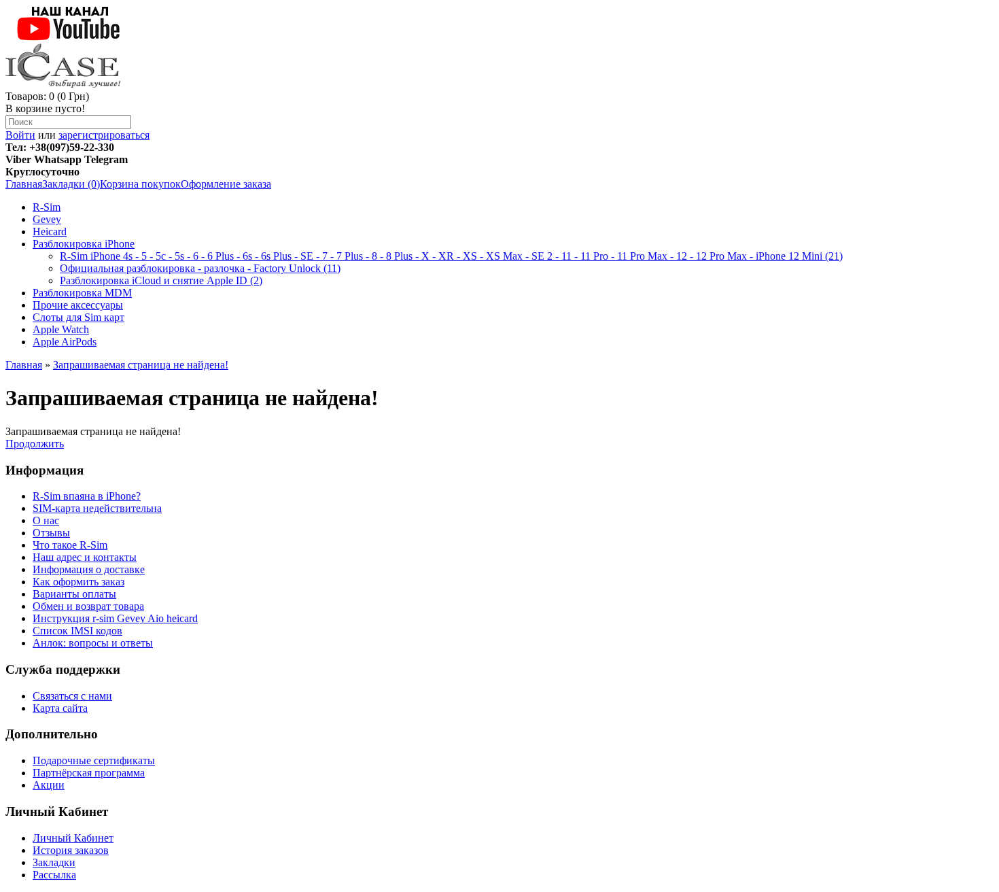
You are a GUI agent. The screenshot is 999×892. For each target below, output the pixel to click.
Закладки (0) (71, 184)
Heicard (50, 231)
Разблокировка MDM (82, 292)
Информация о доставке (89, 569)
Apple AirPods (65, 341)
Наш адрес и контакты (85, 557)
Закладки (54, 862)
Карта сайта (60, 708)
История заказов (71, 850)
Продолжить (34, 443)
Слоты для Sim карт (78, 317)
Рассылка (54, 874)
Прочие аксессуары (78, 305)
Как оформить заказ (78, 581)
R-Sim (46, 207)
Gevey (47, 219)
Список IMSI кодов (77, 630)
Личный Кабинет (73, 838)
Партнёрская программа (89, 772)
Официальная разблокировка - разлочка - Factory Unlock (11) (200, 268)
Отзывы (51, 532)
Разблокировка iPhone (84, 244)
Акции (49, 785)
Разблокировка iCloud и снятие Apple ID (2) (161, 280)
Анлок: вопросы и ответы (93, 643)
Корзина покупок (140, 184)
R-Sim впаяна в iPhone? (87, 496)
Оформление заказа (226, 184)
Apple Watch (61, 329)
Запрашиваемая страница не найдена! (140, 365)
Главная (23, 184)
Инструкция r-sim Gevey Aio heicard (115, 618)
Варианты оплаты (74, 594)
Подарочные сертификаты (94, 760)
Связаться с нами (72, 696)
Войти (20, 135)
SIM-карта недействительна (97, 508)
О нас (46, 520)
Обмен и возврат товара (88, 606)
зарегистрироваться (104, 135)
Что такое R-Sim (70, 545)
